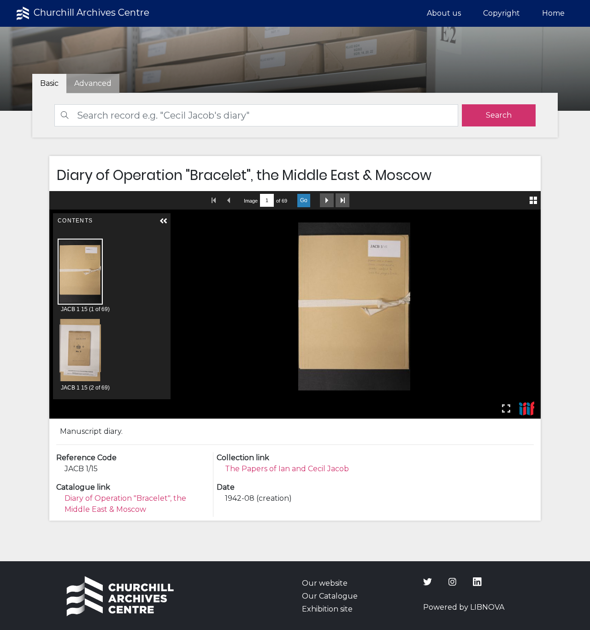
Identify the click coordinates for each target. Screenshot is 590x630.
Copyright (501, 13)
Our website (325, 583)
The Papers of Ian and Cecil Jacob (287, 468)
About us (444, 13)
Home (553, 13)
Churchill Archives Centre (90, 12)
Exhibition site (327, 609)
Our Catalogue (330, 596)
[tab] (92, 83)
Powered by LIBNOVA (463, 607)
